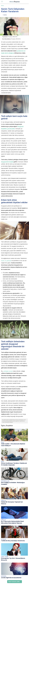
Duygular (3, 539)
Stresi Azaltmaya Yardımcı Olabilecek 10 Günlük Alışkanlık (14, 464)
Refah (2, 5)
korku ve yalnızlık (6, 260)
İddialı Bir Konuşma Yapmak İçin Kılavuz (12, 503)
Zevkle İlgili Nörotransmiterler (11, 577)
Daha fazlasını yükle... (14, 581)
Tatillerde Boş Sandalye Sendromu (13, 540)
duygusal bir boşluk (7, 161)
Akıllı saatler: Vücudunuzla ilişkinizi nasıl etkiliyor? (13, 444)
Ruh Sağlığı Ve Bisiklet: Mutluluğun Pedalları (13, 483)
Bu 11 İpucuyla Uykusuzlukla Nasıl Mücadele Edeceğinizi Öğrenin (12, 522)
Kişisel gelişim (4, 556)
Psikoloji (3, 500)
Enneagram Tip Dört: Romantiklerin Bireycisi (13, 559)
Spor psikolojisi (5, 481)
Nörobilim (3, 576)
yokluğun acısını (8, 371)
